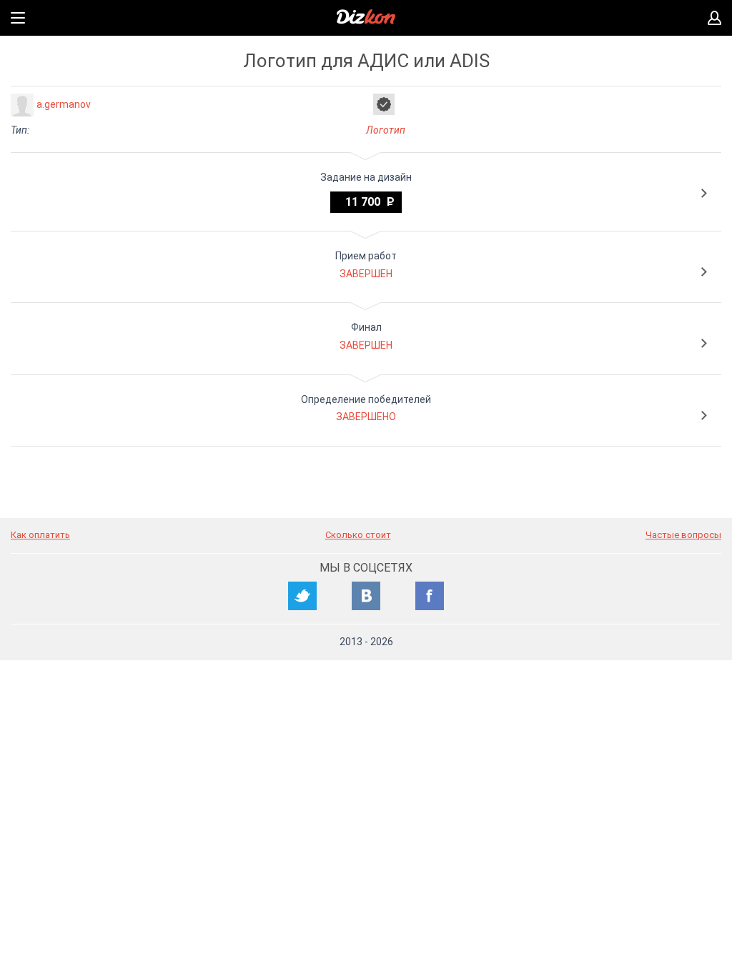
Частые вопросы (683, 534)
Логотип (385, 130)
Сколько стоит (358, 534)
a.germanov (63, 104)
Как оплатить (40, 534)
